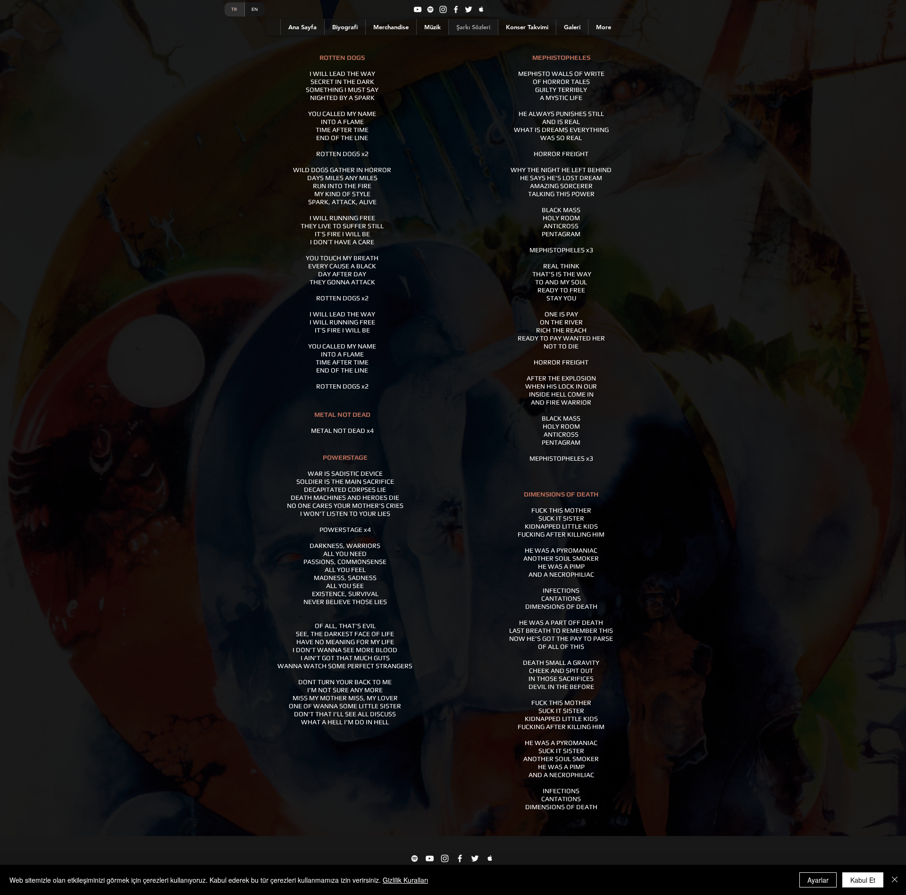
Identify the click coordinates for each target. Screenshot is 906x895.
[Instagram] (443, 9)
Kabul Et (862, 880)
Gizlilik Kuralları (405, 880)
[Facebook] (456, 9)
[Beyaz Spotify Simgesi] (414, 858)
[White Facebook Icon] (460, 858)
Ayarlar (818, 880)
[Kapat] (894, 879)
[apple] (481, 9)
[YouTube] (417, 9)
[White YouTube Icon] (430, 858)
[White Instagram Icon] (445, 858)
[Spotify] (430, 9)
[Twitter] (468, 9)
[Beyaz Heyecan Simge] (475, 858)
